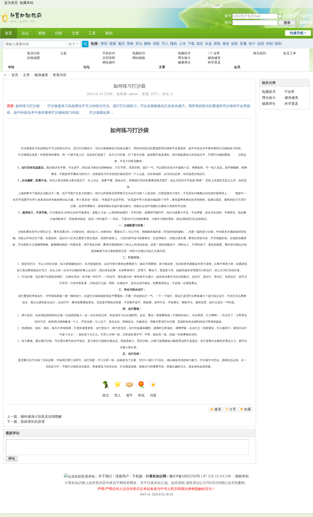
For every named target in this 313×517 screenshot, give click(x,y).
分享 (232, 409)
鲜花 (141, 395)
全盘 (208, 43)
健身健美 (214, 58)
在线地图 (33, 58)
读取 (156, 43)
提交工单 (289, 53)
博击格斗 (184, 58)
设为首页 (11, 3)
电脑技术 (184, 53)
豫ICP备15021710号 (184, 476)
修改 (225, 43)
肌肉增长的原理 (33, 421)
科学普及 (214, 62)
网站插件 (108, 62)
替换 (130, 43)
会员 (237, 58)
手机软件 (108, 53)
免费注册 (306, 22)
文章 (75, 33)
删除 (147, 43)
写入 (165, 43)
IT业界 (289, 92)
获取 (217, 43)
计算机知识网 (5, 75)
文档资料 (108, 58)
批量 (243, 43)
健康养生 (184, 62)
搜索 (112, 43)
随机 (173, 43)
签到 (109, 33)
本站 (11, 58)
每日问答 (33, 53)
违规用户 (122, 476)
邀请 (217, 409)
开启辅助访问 (309, 3)
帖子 (72, 44)
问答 (58, 33)
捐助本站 (242, 476)
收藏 (247, 409)
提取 (234, 43)
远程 (260, 43)
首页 (8, 33)
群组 (42, 33)
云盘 (63, 53)
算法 (138, 43)
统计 (252, 43)
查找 (104, 43)
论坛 (25, 33)
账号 (228, 16)
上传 (182, 43)
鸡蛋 (153, 395)
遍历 (121, 43)
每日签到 (259, 53)
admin (133, 94)
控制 (269, 43)
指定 (199, 43)
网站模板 (138, 58)
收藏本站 (26, 3)
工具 (92, 33)
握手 (129, 395)
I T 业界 (214, 53)
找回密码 (306, 16)
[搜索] (85, 44)
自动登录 (289, 16)
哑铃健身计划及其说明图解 (41, 416)
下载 (191, 43)
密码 (228, 22)
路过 (105, 395)
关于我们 (105, 476)
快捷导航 (297, 33)
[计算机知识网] (21, 17)
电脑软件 (138, 53)
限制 (278, 43)
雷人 (117, 395)
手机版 (137, 476)
